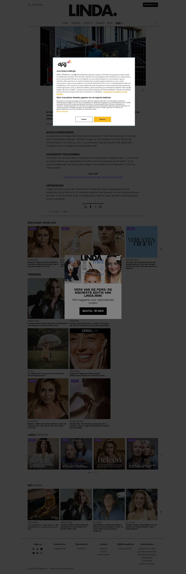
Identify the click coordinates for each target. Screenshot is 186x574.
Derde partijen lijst (62, 111)
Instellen (84, 119)
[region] (94, 91)
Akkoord (102, 119)
